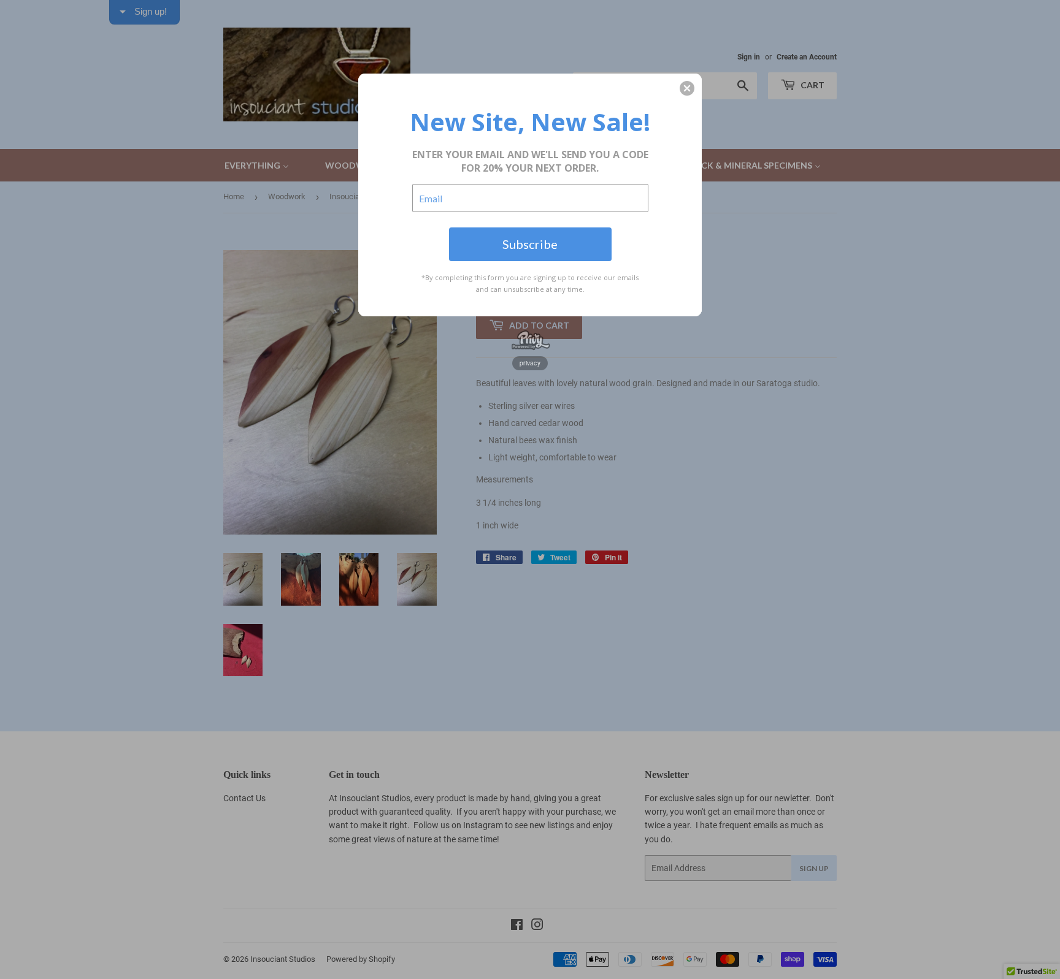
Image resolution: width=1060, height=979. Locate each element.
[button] (687, 88)
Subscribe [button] (530, 244)
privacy (530, 363)
